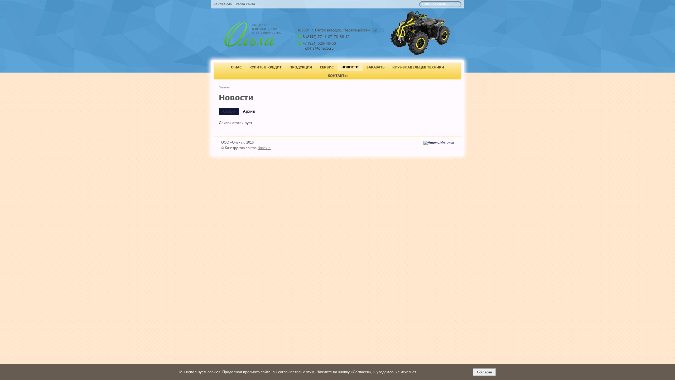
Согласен (484, 372)
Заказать (375, 67)
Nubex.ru (264, 148)
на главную (223, 4)
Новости (350, 67)
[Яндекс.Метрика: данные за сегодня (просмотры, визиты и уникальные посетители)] (438, 143)
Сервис (327, 67)
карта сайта (245, 4)
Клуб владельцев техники (418, 67)
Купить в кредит (265, 67)
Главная (224, 87)
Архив (249, 111)
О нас (236, 67)
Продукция (301, 67)
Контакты (338, 75)
